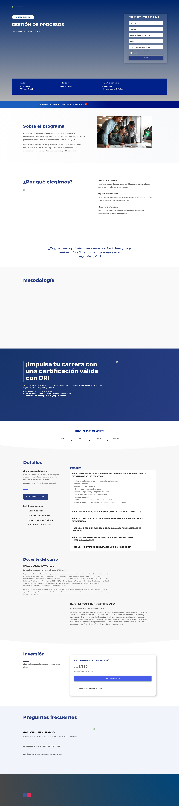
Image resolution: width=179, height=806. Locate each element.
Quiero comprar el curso (24, 38)
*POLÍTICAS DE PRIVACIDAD (139, 51)
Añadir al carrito (113, 679)
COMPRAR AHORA (129, 104)
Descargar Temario (35, 497)
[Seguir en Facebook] (25, 795)
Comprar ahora (35, 405)
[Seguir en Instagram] (29, 795)
